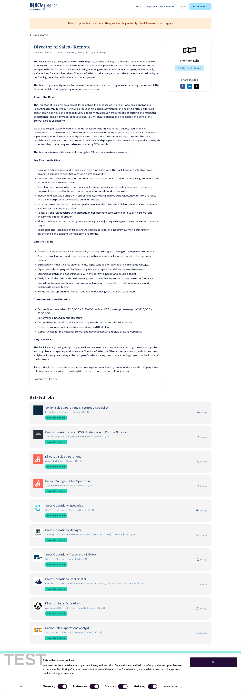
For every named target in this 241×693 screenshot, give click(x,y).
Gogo (48, 558)
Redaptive (50, 412)
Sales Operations (56, 417)
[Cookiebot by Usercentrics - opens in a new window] (21, 686)
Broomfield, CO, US (78, 558)
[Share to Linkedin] (189, 86)
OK (214, 662)
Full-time (57, 52)
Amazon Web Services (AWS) (61, 436)
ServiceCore (51, 632)
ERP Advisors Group (56, 583)
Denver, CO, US (81, 412)
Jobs (138, 6)
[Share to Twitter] (196, 86)
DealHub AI (167, 6)
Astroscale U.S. (53, 607)
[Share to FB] (182, 86)
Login (183, 6)
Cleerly (49, 509)
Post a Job (200, 6)
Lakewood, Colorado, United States (102, 583)
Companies (150, 6)
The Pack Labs (41, 52)
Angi (47, 461)
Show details (170, 686)
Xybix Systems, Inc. (55, 534)
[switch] (94, 686)
